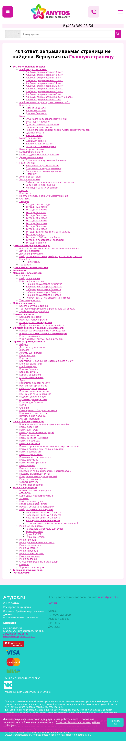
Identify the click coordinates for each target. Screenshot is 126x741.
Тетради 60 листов (36, 223)
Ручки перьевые (28, 550)
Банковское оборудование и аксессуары (42, 330)
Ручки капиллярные (30, 545)
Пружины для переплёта (33, 399)
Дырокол (24, 349)
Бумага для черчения (38, 121)
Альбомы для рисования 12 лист (44, 74)
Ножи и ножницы (23, 314)
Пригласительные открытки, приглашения (43, 195)
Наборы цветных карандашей (36, 509)
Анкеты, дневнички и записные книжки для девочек (49, 248)
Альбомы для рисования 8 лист (43, 99)
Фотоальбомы (21, 572)
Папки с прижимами (30, 454)
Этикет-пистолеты (29, 418)
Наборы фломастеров (31, 281)
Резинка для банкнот (31, 402)
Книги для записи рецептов (42, 187)
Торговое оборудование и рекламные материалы (47, 308)
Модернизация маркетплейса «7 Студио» (28, 691)
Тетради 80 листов (36, 226)
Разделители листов (30, 479)
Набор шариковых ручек (33, 503)
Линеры (24, 498)
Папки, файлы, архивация (28, 421)
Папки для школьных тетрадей (36, 432)
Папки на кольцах (29, 440)
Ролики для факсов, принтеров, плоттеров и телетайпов (58, 129)
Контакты (54, 622)
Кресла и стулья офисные (33, 305)
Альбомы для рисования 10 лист (44, 72)
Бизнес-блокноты (36, 107)
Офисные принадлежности (29, 341)
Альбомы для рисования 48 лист (44, 94)
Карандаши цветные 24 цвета (43, 517)
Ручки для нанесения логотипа (36, 542)
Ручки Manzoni (34, 531)
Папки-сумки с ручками (32, 462)
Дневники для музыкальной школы (46, 160)
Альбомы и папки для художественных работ (44, 102)
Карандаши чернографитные (36, 495)
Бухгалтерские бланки (31, 149)
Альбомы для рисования (33, 69)
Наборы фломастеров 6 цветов (43, 294)
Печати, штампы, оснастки (34, 391)
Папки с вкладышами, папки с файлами (41, 448)
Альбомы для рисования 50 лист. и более (49, 96)
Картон (23, 190)
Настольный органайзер (33, 385)
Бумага (23, 116)
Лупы (22, 380)
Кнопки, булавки (28, 369)
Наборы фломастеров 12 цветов (44, 283)
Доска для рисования (31, 253)
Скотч (22, 404)
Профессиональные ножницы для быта (41, 325)
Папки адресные (28, 426)
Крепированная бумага (39, 127)
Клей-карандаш (28, 366)
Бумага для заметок (30, 138)
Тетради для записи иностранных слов (48, 231)
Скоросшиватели (29, 481)
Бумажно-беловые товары (29, 66)
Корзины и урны (28, 371)
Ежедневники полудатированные (45, 171)
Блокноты (24, 105)
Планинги (31, 173)
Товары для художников (27, 570)
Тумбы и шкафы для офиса (34, 311)
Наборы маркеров (29, 278)
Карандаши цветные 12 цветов (43, 512)
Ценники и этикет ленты (33, 413)
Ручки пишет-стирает (31, 553)
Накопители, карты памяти (34, 382)
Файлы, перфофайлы (31, 484)
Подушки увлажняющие (32, 396)
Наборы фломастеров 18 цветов (44, 286)
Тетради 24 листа (36, 212)
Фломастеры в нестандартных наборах (48, 297)
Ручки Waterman (35, 536)
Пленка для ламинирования (35, 393)
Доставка (54, 626)
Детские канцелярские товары (31, 245)
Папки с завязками (30, 451)
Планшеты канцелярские (33, 468)
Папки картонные (29, 435)
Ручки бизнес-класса (31, 525)
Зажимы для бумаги (30, 352)
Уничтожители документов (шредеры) (41, 338)
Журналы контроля (30, 176)
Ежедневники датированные (42, 165)
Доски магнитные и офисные (30, 267)
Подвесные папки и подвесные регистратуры (45, 470)
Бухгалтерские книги (31, 151)
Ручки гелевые (27, 539)
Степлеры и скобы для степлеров (38, 410)
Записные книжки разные (40, 184)
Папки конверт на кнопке (33, 437)
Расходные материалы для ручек (44, 528)
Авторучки (25, 492)
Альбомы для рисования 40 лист (44, 91)
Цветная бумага (35, 132)
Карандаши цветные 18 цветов (43, 514)
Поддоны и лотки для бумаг (34, 473)
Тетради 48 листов (36, 220)
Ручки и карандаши (25, 487)
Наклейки (24, 259)
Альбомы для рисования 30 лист (44, 85)
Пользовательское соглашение (20, 617)
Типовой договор (59, 614)
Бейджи (23, 344)
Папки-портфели (28, 459)
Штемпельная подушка (32, 415)
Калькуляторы (27, 355)
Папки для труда (28, 429)
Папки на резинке (29, 443)
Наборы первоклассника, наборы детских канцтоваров (50, 256)
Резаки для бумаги (29, 336)
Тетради (24, 201)
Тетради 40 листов (36, 217)
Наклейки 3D (33, 261)
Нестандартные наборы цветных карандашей (52, 523)
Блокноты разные (36, 110)
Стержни (24, 564)
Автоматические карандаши (35, 490)
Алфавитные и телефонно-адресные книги (50, 182)
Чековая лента (34, 135)
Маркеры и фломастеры (27, 272)
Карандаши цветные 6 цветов (43, 520)
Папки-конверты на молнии (35, 457)
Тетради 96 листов (36, 228)
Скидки (52, 610)
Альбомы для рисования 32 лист (44, 88)
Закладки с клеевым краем (41, 146)
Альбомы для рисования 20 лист (44, 80)
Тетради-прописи (36, 242)
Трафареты (25, 264)
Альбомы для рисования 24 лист (44, 83)
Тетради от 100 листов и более (43, 237)
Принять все (115, 722)
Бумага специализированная (42, 124)
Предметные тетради (38, 204)
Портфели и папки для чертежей (38, 476)
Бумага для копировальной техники (46, 118)
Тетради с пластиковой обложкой (45, 239)
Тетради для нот (35, 234)
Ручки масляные (28, 547)
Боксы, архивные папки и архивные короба (44, 424)
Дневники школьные (31, 157)
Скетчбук (24, 198)
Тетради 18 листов (36, 209)
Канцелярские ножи (30, 316)
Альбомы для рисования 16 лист (44, 77)
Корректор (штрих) (30, 374)
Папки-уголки (27, 465)
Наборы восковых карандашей (36, 506)
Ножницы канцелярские (33, 319)
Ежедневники (27, 162)
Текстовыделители (30, 300)
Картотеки (25, 358)
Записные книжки (29, 179)
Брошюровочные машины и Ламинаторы (43, 333)
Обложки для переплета (33, 388)
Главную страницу (91, 56)
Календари (19, 270)
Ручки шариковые (29, 556)
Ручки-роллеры (28, 558)
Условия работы (58, 618)
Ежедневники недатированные (43, 168)
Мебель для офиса (24, 303)
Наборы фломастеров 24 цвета (43, 289)
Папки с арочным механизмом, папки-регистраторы (49, 446)
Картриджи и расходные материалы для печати (46, 360)
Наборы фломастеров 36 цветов (44, 292)
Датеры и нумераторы (32, 347)
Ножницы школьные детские (35, 322)
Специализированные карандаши (38, 561)
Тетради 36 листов (36, 215)
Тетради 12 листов (36, 206)
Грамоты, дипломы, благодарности (39, 154)
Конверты (25, 193)
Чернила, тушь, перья (31, 567)
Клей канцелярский (30, 363)
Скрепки (24, 407)
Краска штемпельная (31, 377)
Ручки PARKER (34, 534)
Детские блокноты (36, 113)
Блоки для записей (36, 140)
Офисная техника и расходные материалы (38, 327)
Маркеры (24, 275)
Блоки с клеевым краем (39, 143)
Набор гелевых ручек (31, 501)
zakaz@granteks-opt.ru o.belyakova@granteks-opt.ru (19, 635)
